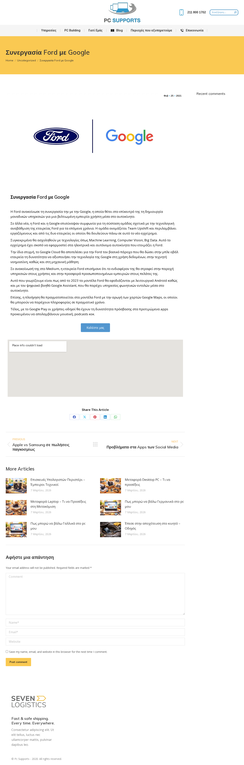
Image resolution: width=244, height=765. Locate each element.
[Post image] (16, 485)
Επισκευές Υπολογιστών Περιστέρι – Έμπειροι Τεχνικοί (57, 482)
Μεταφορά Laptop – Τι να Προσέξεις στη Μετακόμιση (58, 504)
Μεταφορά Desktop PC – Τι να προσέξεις (147, 482)
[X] (84, 417)
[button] (95, 327)
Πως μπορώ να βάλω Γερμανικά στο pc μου (154, 504)
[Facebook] (74, 417)
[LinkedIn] (105, 417)
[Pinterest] (95, 417)
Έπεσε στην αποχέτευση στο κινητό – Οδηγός (152, 526)
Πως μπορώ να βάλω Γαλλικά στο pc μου (58, 526)
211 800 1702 (196, 12)
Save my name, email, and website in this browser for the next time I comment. (58, 652)
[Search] (235, 12)
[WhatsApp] (115, 417)
